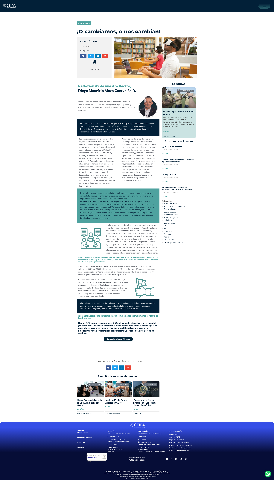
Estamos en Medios (171, 214)
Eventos (80, 447)
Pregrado (167, 234)
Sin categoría (169, 239)
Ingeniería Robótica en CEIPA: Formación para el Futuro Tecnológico (178, 188)
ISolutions (168, 220)
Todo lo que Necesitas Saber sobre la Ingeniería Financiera (178, 161)
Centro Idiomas (170, 209)
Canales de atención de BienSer (180, 448)
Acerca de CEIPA (84, 23)
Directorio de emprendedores (179, 442)
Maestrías (81, 442)
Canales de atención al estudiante (180, 445)
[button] (264, 6)
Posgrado (168, 231)
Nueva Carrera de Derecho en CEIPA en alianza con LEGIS (89, 403)
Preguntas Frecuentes (176, 440)
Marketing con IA (170, 223)
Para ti (166, 228)
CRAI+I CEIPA (174, 434)
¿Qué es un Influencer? (172, 147)
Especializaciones (84, 437)
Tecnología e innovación (173, 242)
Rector (166, 237)
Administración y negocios (174, 206)
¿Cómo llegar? (113, 447)
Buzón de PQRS (174, 437)
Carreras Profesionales (82, 431)
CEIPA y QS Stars (169, 175)
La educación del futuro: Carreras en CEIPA (116, 401)
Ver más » (166, 132)
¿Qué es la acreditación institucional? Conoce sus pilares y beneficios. (144, 403)
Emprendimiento (170, 212)
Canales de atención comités (179, 451)
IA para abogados (171, 217)
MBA (165, 226)
